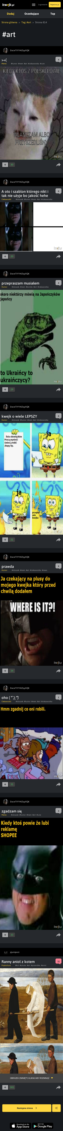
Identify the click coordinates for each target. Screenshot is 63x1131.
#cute (42, 64)
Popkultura (6, 965)
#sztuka (23, 965)
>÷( (4, 60)
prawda (8, 566)
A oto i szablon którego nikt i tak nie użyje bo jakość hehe (25, 193)
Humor (4, 287)
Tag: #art (26, 22)
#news (44, 570)
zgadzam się (12, 811)
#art (25, 64)
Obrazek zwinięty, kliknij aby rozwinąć (30, 1078)
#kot (17, 965)
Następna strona (25, 1108)
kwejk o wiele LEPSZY (19, 416)
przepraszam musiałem (20, 283)
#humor (14, 64)
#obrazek (19, 199)
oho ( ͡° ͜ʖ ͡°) (10, 698)
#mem (20, 64)
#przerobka (35, 965)
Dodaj (10, 13)
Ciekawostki (6, 199)
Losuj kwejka (56, 1108)
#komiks (29, 287)
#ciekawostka (33, 64)
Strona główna (9, 22)
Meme (4, 64)
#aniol (43, 965)
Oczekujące (31, 13)
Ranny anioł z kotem (18, 962)
